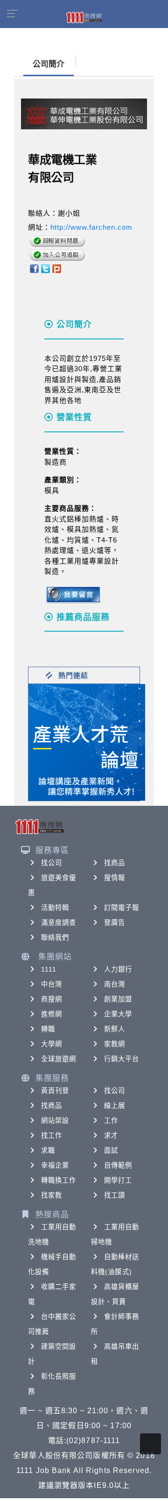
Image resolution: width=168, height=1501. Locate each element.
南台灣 (114, 984)
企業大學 (118, 1014)
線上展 (114, 1105)
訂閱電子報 (122, 907)
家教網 (114, 1044)
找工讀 (114, 1195)
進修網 (51, 1014)
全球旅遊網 (59, 1059)
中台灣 (51, 984)
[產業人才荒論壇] (86, 742)
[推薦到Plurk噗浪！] (57, 268)
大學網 (51, 1044)
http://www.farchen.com (91, 227)
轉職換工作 (59, 1180)
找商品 (114, 863)
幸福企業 (55, 1165)
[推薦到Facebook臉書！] (34, 268)
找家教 (51, 1195)
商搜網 (51, 999)
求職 (48, 1150)
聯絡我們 (55, 937)
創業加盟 (118, 999)
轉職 (48, 1029)
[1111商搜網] (84, 16)
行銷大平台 (122, 1059)
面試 (111, 1150)
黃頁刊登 (55, 1090)
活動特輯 (55, 907)
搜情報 (114, 877)
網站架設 (55, 1120)
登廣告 (114, 922)
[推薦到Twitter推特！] (45, 268)
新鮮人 (114, 1029)
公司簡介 (48, 64)
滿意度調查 (59, 922)
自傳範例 (118, 1165)
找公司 (51, 863)
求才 (111, 1135)
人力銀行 (118, 969)
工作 (111, 1120)
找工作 (51, 1135)
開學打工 (118, 1180)
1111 (48, 969)
